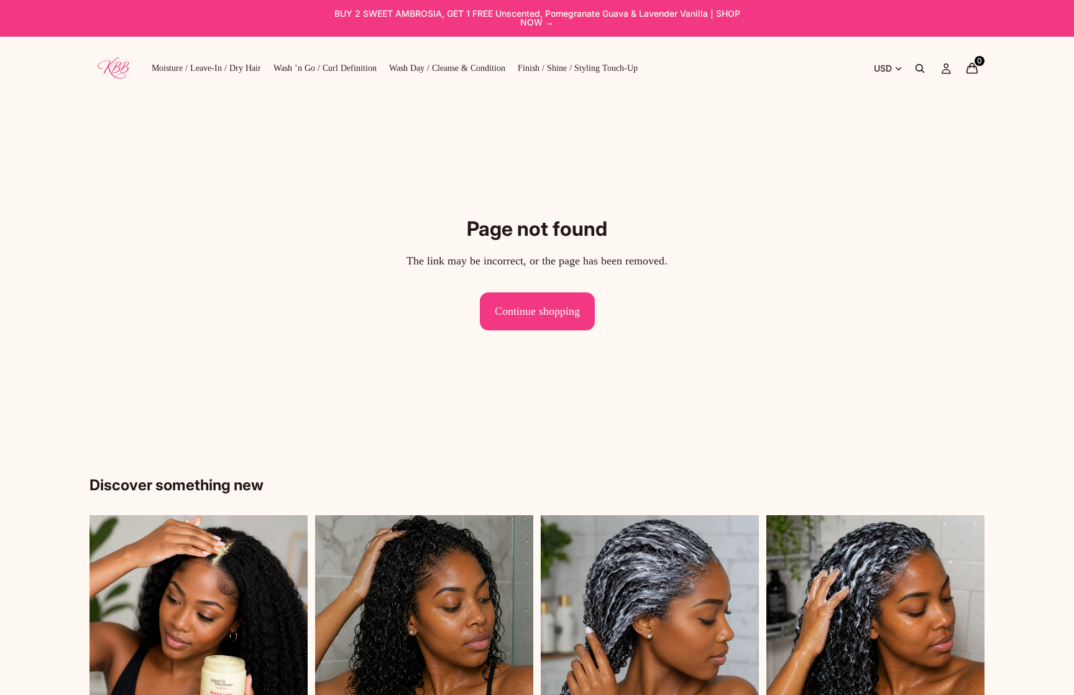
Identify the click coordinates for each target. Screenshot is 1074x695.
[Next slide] (289, 624)
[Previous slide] (108, 624)
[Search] (920, 68)
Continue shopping (537, 311)
